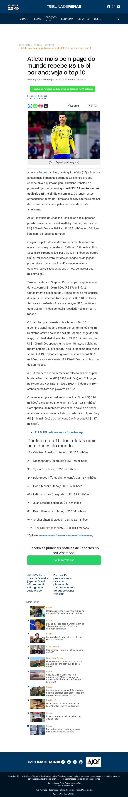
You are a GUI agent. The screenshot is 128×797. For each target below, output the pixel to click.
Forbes (43, 172)
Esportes (83, 18)
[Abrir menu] (9, 19)
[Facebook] (108, 6)
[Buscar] (118, 18)
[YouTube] (118, 6)
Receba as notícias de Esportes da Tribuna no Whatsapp (62, 89)
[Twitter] (69, 762)
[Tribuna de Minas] (64, 6)
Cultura (99, 18)
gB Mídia (71, 794)
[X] (46, 106)
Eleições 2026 (51, 19)
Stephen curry (86, 536)
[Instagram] (113, 6)
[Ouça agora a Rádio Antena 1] (10, 8)
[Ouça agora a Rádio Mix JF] (16, 8)
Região (37, 18)
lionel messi (71, 536)
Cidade (24, 18)
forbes (60, 536)
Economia (67, 18)
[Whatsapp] (35, 106)
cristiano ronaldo (47, 536)
